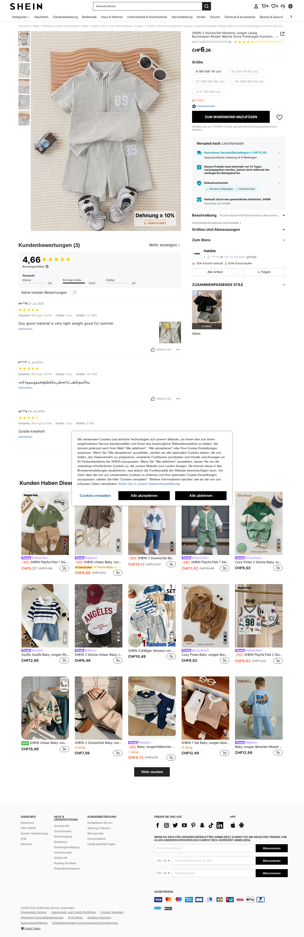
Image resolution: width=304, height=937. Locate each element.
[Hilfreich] (153, 349)
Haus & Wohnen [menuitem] (112, 17)
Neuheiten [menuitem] (41, 17)
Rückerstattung (63, 836)
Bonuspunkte (95, 833)
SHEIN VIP (60, 858)
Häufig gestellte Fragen (101, 844)
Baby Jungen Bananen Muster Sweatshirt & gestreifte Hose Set (259, 747)
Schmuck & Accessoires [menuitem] (240, 17)
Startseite (24, 26)
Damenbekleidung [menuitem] (65, 17)
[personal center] (256, 6)
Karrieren (26, 844)
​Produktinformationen (67, 868)
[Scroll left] (285, 16)
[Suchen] (206, 6)
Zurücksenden (62, 831)
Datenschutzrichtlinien (34, 923)
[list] (189, 825)
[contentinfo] (221, 899)
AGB (23, 838)
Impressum (27, 822)
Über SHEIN (28, 828)
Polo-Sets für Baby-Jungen (126, 26)
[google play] (241, 827)
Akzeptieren (163, 891)
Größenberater (63, 852)
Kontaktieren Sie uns (100, 822)
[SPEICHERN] (280, 117)
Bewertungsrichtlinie (33, 266)
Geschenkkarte (96, 838)
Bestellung (60, 842)
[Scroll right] (291, 16)
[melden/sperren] (178, 349)
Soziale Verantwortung (34, 833)
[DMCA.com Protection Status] (168, 908)
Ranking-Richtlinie (65, 863)
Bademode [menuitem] (89, 17)
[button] (283, 6)
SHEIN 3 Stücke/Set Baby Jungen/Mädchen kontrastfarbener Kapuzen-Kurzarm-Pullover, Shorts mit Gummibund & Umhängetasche (98, 743)
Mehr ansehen (152, 772)
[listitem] (207, 310)
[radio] (208, 71)
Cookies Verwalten (112, 912)
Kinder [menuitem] (201, 17)
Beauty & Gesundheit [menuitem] (274, 17)
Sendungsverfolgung (66, 847)
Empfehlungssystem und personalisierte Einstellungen (85, 923)
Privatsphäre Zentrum (34, 912)
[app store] (233, 827)
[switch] (73, 292)
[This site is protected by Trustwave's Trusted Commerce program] (157, 908)
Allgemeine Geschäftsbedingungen (42, 917)
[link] (265, 6)
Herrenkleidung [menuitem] (182, 17)
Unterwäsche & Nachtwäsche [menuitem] (147, 17)
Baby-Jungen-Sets (94, 26)
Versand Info (61, 826)
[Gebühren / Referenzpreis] (212, 50)
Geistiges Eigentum (99, 917)
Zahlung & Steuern (98, 828)
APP (232, 817)
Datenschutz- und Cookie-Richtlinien (73, 912)
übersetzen (25, 328)
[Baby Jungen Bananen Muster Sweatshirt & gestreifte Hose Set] (259, 708)
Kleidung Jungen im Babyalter (60, 26)
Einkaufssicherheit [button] (216, 183)
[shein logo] (26, 6)
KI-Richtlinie (75, 917)
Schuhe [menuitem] (215, 17)
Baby (36, 26)
